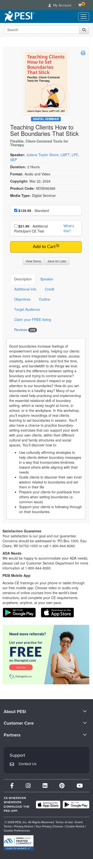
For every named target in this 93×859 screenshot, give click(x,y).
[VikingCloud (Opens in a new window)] (18, 842)
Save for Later (57, 261)
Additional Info (25, 289)
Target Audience (27, 309)
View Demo (33, 261)
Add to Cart (44, 247)
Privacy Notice (23, 826)
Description (23, 278)
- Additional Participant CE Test (31, 228)
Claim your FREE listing (32, 319)
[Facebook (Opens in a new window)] (12, 786)
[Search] (84, 29)
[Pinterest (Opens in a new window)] (62, 786)
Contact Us (27, 764)
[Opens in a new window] (45, 654)
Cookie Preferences (17, 830)
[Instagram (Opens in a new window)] (28, 786)
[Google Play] (76, 805)
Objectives (22, 299)
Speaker (46, 278)
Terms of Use (64, 822)
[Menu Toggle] (83, 16)
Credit (49, 289)
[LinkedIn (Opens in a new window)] (45, 786)
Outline (44, 299)
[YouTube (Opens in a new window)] (79, 786)
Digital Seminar (46, 119)
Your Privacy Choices (49, 826)
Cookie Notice (75, 826)
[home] (19, 16)
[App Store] (48, 805)
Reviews (24, 329)
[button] (83, 53)
